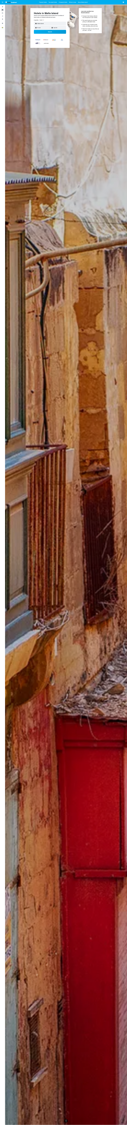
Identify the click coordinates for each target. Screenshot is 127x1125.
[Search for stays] (2, 9)
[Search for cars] (2, 12)
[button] (2, 2)
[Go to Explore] (2, 19)
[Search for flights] (2, 6)
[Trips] (2, 23)
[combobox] (39, 20)
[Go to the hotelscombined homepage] (11, 2)
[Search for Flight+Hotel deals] (2, 16)
